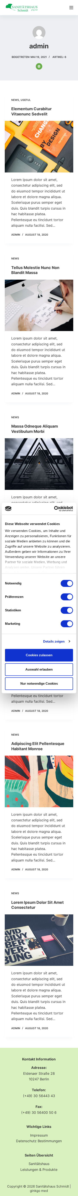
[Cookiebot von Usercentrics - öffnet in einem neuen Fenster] (55, 509)
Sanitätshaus (39, 1164)
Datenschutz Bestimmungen (39, 1141)
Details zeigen (54, 641)
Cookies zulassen (39, 655)
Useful (26, 100)
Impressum (39, 1135)
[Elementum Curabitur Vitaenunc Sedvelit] (39, 146)
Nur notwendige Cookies (39, 683)
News (15, 100)
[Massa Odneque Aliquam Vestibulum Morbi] (39, 464)
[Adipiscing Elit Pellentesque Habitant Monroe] (39, 781)
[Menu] (71, 8)
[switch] (67, 596)
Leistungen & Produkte (38, 1169)
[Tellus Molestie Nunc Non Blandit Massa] (39, 305)
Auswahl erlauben (39, 669)
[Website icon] (39, 66)
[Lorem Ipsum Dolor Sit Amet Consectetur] (39, 940)
